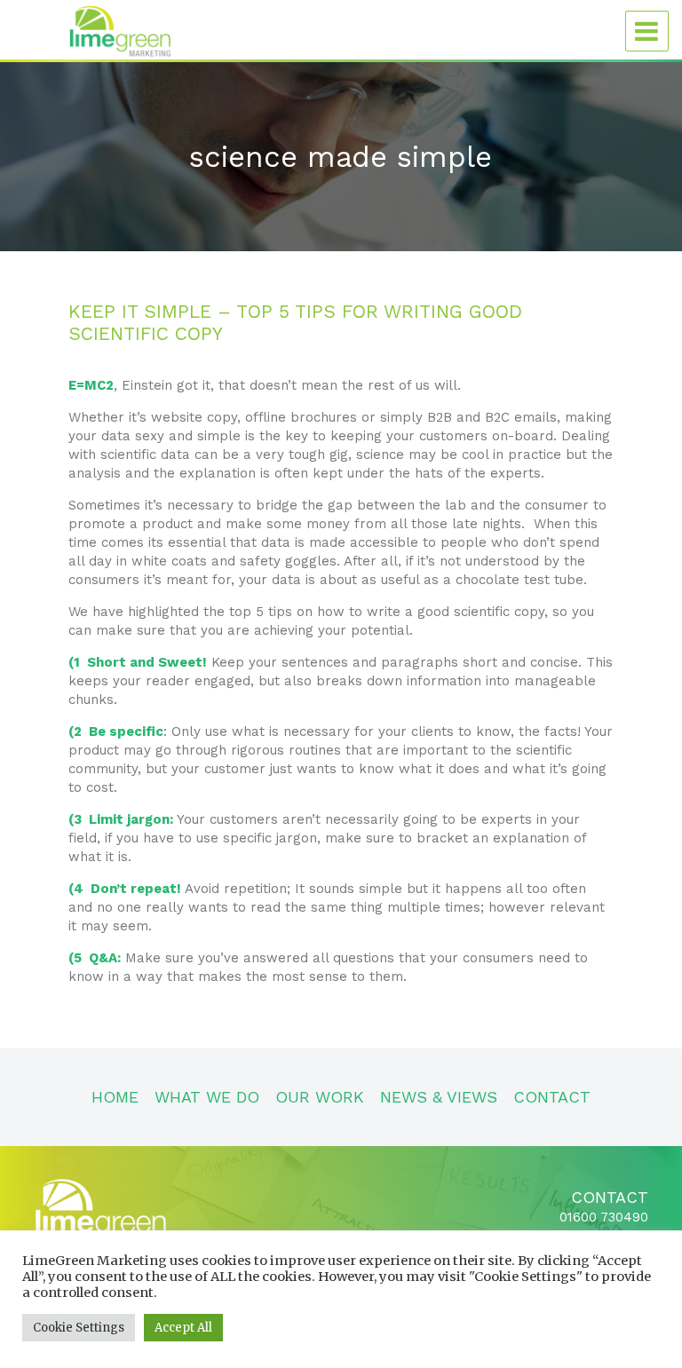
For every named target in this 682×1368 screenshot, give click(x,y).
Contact (552, 1096)
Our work (319, 1096)
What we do (207, 1096)
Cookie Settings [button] (78, 1327)
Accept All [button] (183, 1327)
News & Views (438, 1096)
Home (115, 1096)
